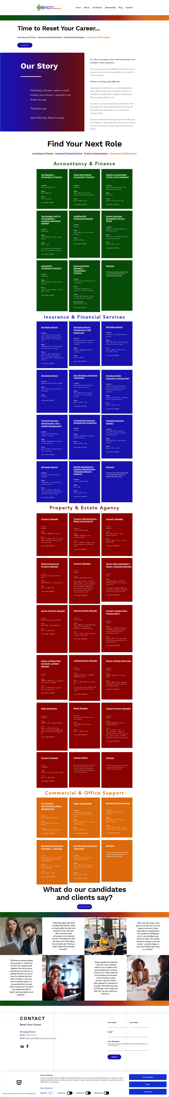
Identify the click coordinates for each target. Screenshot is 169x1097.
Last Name (134, 1022)
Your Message (113, 1041)
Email (110, 1032)
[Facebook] (27, 1046)
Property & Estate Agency (74, 37)
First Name (112, 1022)
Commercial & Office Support (98, 37)
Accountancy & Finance (26, 37)
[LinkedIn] (22, 1046)
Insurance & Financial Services (50, 37)
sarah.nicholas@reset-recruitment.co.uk (41, 1038)
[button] (51, 176)
